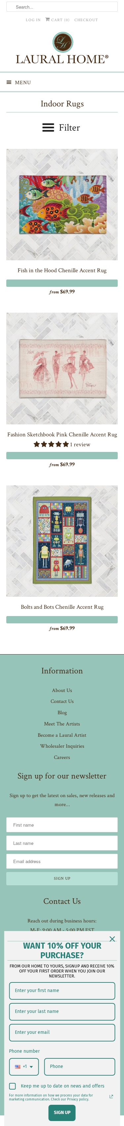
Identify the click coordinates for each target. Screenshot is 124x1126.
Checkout (86, 20)
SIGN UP (62, 1112)
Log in (33, 20)
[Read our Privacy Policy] (111, 1096)
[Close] (112, 939)
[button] (52, 444)
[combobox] (24, 1067)
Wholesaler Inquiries (62, 746)
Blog (62, 712)
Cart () (60, 20)
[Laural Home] (61, 49)
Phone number (24, 1051)
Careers (62, 757)
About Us (62, 690)
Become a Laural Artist (62, 735)
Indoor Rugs (62, 103)
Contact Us (62, 701)
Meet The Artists (62, 723)
